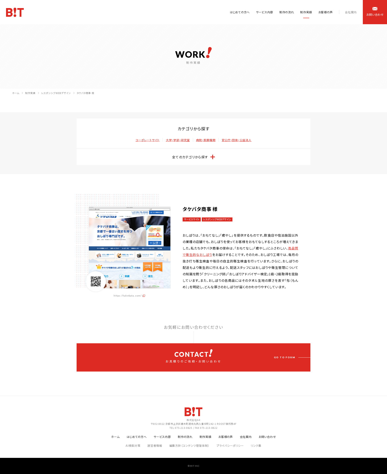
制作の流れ (286, 12)
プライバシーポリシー (230, 446)
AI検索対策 (133, 446)
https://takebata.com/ (127, 295)
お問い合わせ (267, 437)
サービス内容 (264, 12)
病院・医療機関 (205, 140)
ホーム (15, 93)
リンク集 (256, 446)
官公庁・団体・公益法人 (237, 140)
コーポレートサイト (148, 140)
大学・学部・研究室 (178, 140)
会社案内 (351, 12)
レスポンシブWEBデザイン (56, 93)
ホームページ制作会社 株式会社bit (15, 12)
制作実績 (306, 12)
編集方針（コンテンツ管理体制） (189, 446)
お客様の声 (325, 12)
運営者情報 (154, 446)
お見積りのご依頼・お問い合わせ (230, 356)
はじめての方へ (240, 12)
